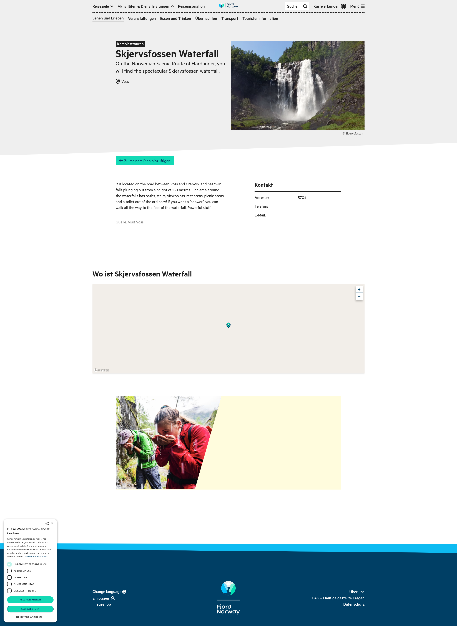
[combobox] (47, 523)
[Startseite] (228, 598)
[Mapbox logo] (101, 370)
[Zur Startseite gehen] (228, 5)
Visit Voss (136, 221)
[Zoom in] (359, 289)
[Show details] (228, 325)
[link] (101, 604)
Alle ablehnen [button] (30, 608)
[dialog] (30, 570)
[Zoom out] (359, 296)
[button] (30, 617)
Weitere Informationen (36, 556)
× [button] (52, 523)
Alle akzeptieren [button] (30, 599)
